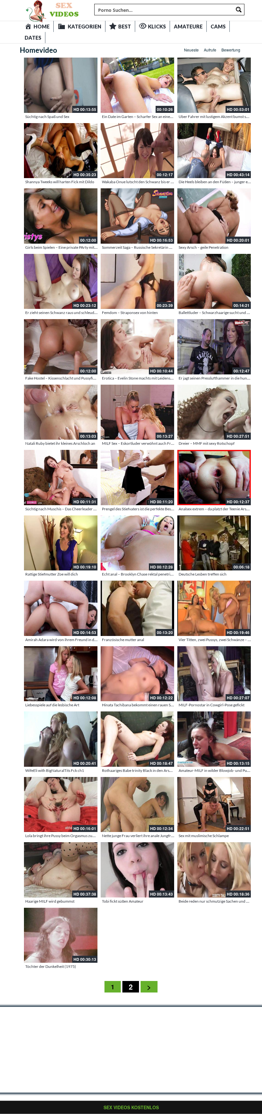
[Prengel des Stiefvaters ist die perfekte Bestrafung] (137, 477)
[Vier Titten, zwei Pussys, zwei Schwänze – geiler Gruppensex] (214, 608)
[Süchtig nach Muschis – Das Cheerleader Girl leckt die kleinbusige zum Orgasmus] (60, 477)
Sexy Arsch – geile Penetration (203, 247)
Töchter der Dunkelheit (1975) (50, 966)
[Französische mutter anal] (137, 608)
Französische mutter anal (123, 639)
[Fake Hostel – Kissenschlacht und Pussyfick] (60, 346)
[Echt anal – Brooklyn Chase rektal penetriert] (137, 543)
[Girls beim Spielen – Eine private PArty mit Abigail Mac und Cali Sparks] (60, 216)
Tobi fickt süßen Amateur (122, 901)
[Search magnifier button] (238, 9)
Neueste (191, 49)
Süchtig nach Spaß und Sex (47, 116)
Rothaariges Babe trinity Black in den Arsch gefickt (143, 770)
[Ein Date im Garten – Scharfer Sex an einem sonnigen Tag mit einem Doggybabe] (137, 85)
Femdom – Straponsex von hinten (130, 312)
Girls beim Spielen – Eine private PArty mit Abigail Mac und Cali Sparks (83, 247)
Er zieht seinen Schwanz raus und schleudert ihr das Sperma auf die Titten (86, 312)
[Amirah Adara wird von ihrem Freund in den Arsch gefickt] (60, 608)
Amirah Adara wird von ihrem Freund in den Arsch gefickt (73, 639)
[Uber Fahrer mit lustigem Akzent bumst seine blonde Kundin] (214, 85)
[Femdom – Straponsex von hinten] (137, 281)
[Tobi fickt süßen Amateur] (137, 870)
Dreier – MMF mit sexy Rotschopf (207, 443)
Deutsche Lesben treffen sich (203, 574)
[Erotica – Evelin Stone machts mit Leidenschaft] (137, 346)
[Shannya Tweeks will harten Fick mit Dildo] (60, 150)
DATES (33, 38)
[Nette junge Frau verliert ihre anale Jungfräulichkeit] (137, 804)
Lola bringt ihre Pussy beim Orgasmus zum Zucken (67, 835)
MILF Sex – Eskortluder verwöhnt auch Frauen (140, 443)
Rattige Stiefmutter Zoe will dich (51, 574)
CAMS (218, 26)
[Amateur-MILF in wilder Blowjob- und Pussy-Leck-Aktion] (214, 739)
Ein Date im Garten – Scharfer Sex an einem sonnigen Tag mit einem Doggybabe (167, 116)
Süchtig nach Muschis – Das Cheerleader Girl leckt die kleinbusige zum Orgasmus (92, 508)
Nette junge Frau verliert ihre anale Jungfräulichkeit (144, 835)
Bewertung (230, 49)
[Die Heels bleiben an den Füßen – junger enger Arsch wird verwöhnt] (214, 150)
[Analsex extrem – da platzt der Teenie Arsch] (214, 477)
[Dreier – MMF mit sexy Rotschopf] (214, 412)
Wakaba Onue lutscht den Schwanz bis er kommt (142, 181)
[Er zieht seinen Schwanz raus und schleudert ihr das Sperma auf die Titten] (60, 281)
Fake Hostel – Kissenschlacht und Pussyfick (61, 378)
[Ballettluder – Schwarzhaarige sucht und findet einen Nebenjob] (214, 281)
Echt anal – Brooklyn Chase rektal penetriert (138, 574)
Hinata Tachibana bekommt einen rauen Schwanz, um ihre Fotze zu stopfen (164, 704)
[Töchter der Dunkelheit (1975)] (60, 935)
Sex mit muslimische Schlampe (204, 835)
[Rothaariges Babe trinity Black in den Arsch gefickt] (137, 739)
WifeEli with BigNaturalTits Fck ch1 (54, 770)
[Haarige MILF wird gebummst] (60, 870)
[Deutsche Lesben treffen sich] (214, 543)
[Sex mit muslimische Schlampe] (214, 804)
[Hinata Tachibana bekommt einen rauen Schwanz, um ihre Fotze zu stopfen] (137, 674)
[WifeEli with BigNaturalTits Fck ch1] (60, 739)
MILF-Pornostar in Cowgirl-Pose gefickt (211, 704)
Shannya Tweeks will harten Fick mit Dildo (59, 181)
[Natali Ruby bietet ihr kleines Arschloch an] (60, 412)
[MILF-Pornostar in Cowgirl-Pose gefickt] (214, 674)
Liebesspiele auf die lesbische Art (52, 704)
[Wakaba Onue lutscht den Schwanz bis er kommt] (137, 150)
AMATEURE (188, 26)
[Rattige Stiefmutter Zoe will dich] (60, 543)
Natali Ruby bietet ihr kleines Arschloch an (60, 443)
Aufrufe (210, 49)
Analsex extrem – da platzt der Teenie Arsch (214, 508)
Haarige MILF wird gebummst (49, 901)
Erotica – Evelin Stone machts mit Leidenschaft (140, 378)
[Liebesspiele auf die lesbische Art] (60, 674)
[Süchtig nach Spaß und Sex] (60, 85)
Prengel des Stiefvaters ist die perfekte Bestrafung (142, 508)
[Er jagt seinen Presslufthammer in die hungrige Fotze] (214, 346)
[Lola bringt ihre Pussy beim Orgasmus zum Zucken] (60, 804)
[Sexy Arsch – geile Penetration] (214, 216)
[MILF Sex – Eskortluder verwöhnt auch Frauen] (137, 412)
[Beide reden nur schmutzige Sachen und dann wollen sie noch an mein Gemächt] (214, 870)
